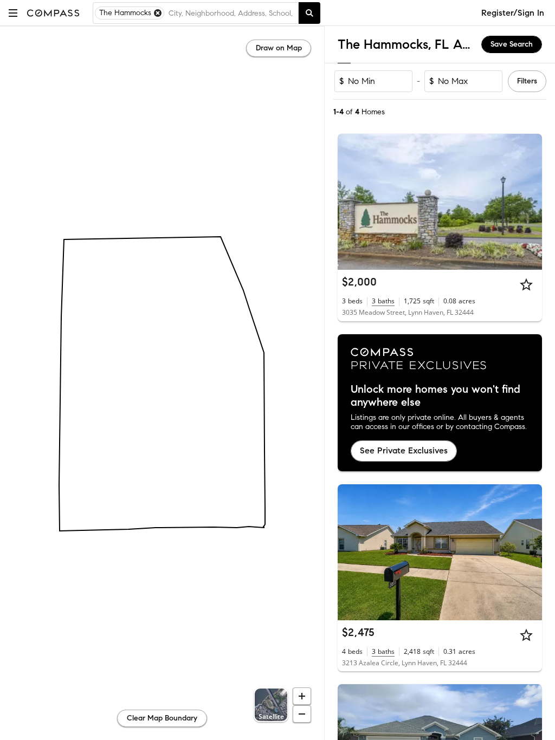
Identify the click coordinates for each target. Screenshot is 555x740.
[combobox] (231, 13)
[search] (309, 13)
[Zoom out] (302, 714)
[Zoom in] (302, 696)
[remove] (157, 13)
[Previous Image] (350, 202)
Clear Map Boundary (162, 718)
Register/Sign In (512, 13)
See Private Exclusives (404, 450)
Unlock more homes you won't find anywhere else (435, 396)
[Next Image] (529, 202)
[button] (13, 12)
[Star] (526, 284)
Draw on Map (279, 48)
